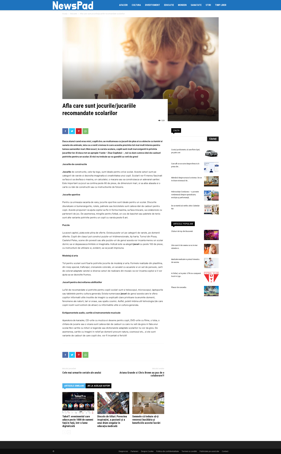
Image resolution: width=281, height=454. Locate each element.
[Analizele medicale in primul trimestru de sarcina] (211, 263)
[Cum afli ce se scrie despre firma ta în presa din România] (211, 167)
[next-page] (69, 432)
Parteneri (134, 451)
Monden (182, 5)
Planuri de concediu (178, 287)
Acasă (64, 13)
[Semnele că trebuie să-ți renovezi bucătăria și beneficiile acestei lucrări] (148, 403)
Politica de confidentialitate (167, 451)
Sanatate (196, 5)
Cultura (136, 5)
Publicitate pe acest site (209, 451)
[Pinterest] (79, 131)
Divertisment (152, 5)
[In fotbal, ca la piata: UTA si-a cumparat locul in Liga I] (211, 277)
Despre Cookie (147, 451)
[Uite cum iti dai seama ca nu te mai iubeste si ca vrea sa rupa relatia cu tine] (211, 249)
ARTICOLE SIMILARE (74, 385)
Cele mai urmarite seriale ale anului (81, 372)
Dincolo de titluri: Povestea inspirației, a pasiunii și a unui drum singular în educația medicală (112, 421)
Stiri (208, 5)
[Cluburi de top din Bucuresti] (211, 235)
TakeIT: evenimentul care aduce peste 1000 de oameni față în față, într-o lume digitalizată (77, 421)
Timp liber (220, 5)
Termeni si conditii (189, 451)
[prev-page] (64, 432)
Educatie (169, 5)
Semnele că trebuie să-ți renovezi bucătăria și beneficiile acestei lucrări (146, 419)
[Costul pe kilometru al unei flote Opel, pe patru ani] (211, 153)
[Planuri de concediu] (211, 291)
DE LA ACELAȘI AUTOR (98, 385)
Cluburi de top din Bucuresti (182, 231)
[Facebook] (65, 131)
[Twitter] (72, 131)
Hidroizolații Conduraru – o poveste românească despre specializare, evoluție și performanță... (185, 195)
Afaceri (123, 5)
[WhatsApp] (85, 131)
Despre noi (123, 451)
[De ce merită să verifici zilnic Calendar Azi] (211, 209)
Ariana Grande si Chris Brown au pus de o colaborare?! (142, 374)
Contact (225, 451)
